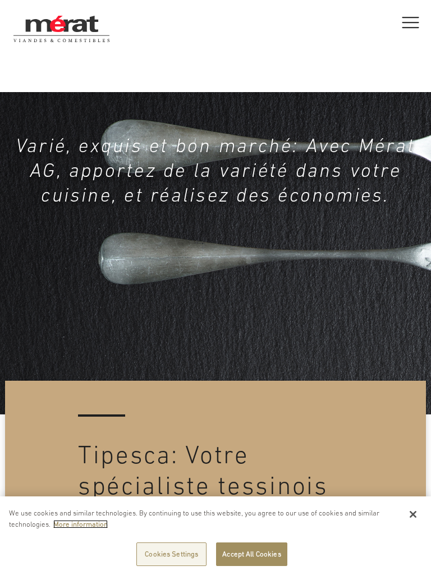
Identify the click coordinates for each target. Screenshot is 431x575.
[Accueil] (61, 14)
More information (80, 524)
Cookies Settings (171, 554)
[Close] (413, 514)
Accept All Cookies (251, 554)
